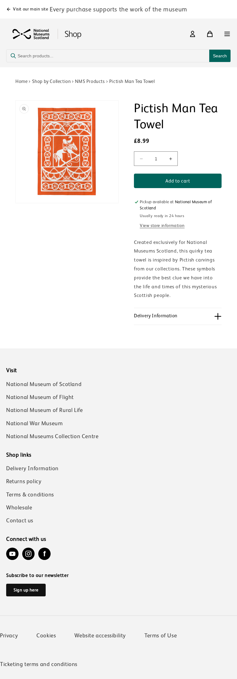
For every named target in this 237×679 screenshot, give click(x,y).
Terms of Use (160, 635)
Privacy (9, 635)
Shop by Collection (51, 81)
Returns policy (23, 481)
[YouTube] (12, 554)
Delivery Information (32, 468)
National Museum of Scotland (43, 384)
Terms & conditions (30, 495)
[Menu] (227, 34)
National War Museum (34, 423)
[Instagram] (28, 554)
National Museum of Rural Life (44, 410)
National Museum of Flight (40, 397)
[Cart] (210, 34)
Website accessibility (100, 635)
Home (21, 81)
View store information (162, 225)
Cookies (46, 635)
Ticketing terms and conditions (38, 664)
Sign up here (26, 589)
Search (220, 55)
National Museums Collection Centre (52, 436)
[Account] (192, 34)
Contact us (19, 520)
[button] (178, 316)
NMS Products (90, 81)
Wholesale (19, 507)
